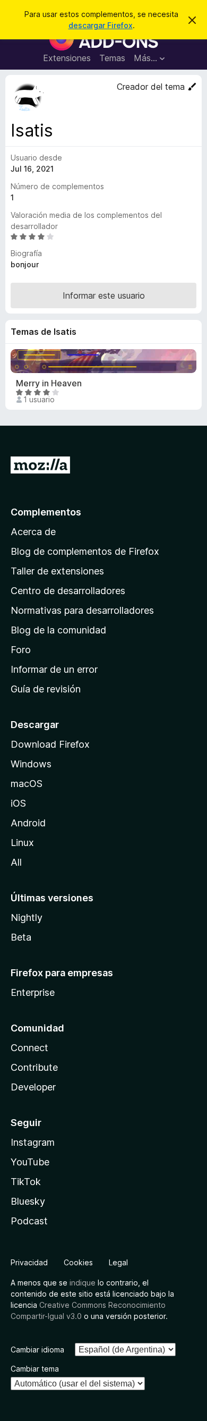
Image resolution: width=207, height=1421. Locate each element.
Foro (21, 649)
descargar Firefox (100, 25)
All (16, 862)
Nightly (26, 917)
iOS (18, 803)
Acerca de (33, 531)
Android (28, 822)
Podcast (29, 1221)
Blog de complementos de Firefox (85, 551)
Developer (33, 1087)
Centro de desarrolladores (68, 590)
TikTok (26, 1181)
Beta (21, 937)
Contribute (34, 1067)
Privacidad (29, 1262)
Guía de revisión (46, 689)
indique (83, 1282)
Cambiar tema (35, 1368)
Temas (112, 58)
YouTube (30, 1162)
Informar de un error (54, 669)
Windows (31, 763)
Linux (22, 842)
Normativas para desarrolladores (82, 610)
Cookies (78, 1262)
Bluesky (28, 1201)
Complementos (46, 512)
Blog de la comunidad (58, 630)
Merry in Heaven (49, 383)
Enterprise (33, 992)
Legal (118, 1262)
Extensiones (67, 58)
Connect (29, 1047)
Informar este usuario (104, 295)
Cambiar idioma (37, 1349)
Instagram (33, 1142)
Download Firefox (50, 744)
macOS (26, 783)
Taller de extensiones (57, 571)
